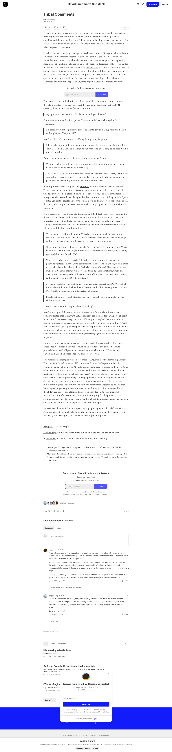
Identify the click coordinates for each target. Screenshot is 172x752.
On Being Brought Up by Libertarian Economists (69, 666)
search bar (51, 438)
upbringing (95, 408)
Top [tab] (46, 644)
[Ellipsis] (127, 550)
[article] (86, 655)
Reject (87, 748)
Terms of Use (97, 710)
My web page (49, 432)
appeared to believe (111, 384)
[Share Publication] (143, 4)
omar (51, 550)
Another (105, 392)
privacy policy (128, 744)
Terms (92, 735)
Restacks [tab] (58, 528)
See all (48, 700)
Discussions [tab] (61, 644)
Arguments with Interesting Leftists (108, 360)
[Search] (138, 4)
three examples (49, 653)
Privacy (85, 735)
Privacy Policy (103, 712)
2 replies (54, 621)
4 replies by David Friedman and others (66, 588)
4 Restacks (70, 503)
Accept (95, 748)
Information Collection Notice (85, 712)
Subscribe (152, 4)
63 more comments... (51, 632)
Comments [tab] (49, 528)
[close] (108, 674)
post (80, 105)
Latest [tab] (52, 644)
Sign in (165, 4)
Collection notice (102, 735)
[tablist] (53, 528)
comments (120, 201)
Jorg (50, 595)
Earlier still (92, 67)
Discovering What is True (57, 650)
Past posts (48, 426)
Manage (79, 748)
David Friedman (49, 19)
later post (84, 186)
